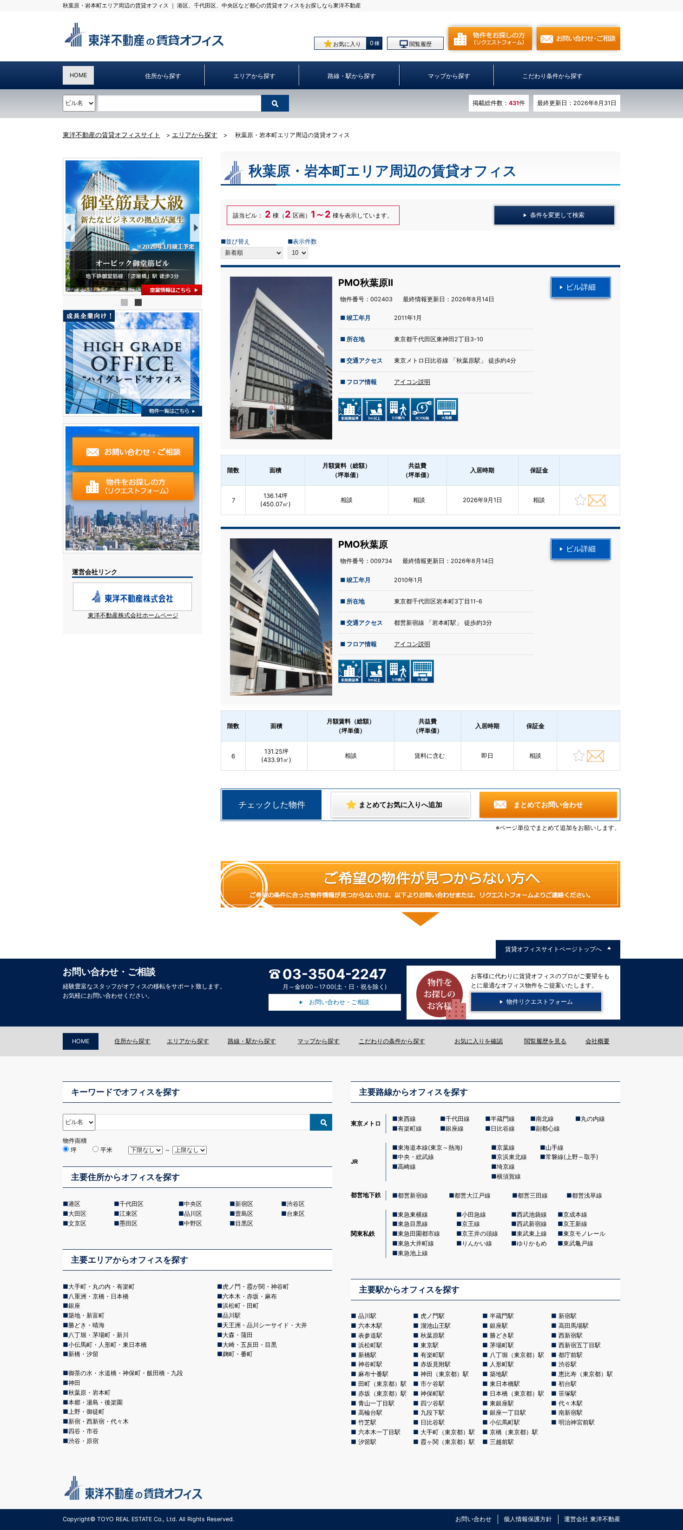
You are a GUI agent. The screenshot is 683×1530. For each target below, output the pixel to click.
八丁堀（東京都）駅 (517, 1354)
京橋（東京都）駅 (514, 1432)
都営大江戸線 (472, 1195)
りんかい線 (477, 1243)
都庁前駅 (570, 1354)
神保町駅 (432, 1393)
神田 (74, 1382)
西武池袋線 (532, 1214)
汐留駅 (367, 1441)
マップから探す (449, 76)
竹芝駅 (367, 1422)
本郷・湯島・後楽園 (95, 1402)
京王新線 (575, 1223)
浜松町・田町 (241, 1305)
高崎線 (407, 1166)
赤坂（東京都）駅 (382, 1393)
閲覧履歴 (420, 44)
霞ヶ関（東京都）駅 (447, 1441)
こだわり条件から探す (552, 76)
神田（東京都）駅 (444, 1374)
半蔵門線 (503, 1118)
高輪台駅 (370, 1412)
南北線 (545, 1118)
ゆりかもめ (532, 1243)
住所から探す (163, 76)
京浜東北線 (512, 1156)
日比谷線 (503, 1128)
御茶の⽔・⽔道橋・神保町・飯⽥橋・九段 (125, 1373)
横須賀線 (509, 1176)
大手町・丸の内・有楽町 (101, 1286)
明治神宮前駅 (576, 1422)
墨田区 (128, 1223)
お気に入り (346, 44)
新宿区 (244, 1203)
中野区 (193, 1223)
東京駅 (429, 1345)
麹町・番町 (238, 1354)
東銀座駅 (502, 1403)
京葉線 (506, 1147)
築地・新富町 (86, 1315)
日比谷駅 (432, 1422)
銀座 (74, 1305)
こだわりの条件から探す (392, 1041)
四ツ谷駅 (432, 1403)
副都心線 (548, 1128)
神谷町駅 (370, 1364)
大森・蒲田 (238, 1334)
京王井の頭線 (480, 1233)
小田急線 (474, 1214)
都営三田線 (533, 1195)
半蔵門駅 (502, 1315)
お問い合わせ (473, 1519)
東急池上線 (413, 1253)
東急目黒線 (413, 1223)
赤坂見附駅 (435, 1364)
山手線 (554, 1147)
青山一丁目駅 (376, 1403)
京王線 (471, 1223)
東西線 (407, 1118)
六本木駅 (370, 1325)
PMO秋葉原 (363, 544)
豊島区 (244, 1213)
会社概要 (597, 1041)
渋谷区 (296, 1203)
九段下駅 (432, 1412)
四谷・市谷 (83, 1431)
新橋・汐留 (83, 1354)
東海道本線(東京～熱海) (430, 1147)
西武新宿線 (532, 1223)
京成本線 (575, 1214)
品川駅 (232, 1315)
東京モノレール (584, 1233)
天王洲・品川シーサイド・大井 (265, 1325)
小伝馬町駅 (505, 1422)
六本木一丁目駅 (379, 1432)
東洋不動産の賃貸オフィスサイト (111, 135)
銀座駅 (499, 1325)
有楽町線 (410, 1128)
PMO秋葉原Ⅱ (365, 282)
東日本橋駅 (505, 1383)
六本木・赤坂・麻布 (250, 1296)
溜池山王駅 (435, 1325)
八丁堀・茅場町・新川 (98, 1334)
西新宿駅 (570, 1335)
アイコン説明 (412, 381)
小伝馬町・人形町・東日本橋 (107, 1344)
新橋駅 (367, 1354)
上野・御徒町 (86, 1411)
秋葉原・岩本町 (89, 1392)
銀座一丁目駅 (508, 1412)
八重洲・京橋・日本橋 (98, 1296)
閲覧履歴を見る (545, 1041)
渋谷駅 (567, 1364)
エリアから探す (254, 76)
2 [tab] (139, 303)
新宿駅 (567, 1315)
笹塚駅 (567, 1393)
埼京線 (506, 1166)
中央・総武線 (416, 1156)
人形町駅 (502, 1364)
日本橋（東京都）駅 (517, 1393)
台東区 (296, 1213)
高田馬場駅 (573, 1325)
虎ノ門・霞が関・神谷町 (256, 1286)
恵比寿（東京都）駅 (585, 1374)
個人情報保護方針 (528, 1519)
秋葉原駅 (432, 1335)
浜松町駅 (370, 1345)
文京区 (77, 1223)
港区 (74, 1203)
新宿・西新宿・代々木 (98, 1421)
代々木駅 (570, 1403)
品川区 (193, 1213)
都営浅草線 (587, 1195)
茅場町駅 (502, 1345)
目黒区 (244, 1223)
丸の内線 (593, 1118)
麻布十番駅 (373, 1374)
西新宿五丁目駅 (579, 1345)
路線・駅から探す (352, 76)
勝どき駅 (502, 1335)
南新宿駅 (570, 1412)
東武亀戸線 (578, 1243)
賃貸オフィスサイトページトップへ (553, 949)
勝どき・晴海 (86, 1325)
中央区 (193, 1203)
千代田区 (131, 1203)
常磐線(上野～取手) (571, 1156)
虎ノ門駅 (432, 1315)
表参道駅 (370, 1335)
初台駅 (567, 1383)
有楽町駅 (432, 1354)
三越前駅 (502, 1441)
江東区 (128, 1213)
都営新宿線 (413, 1195)
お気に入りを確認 (478, 1041)
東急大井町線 (416, 1243)
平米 (105, 1149)
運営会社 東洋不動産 (592, 1519)
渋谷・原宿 (83, 1440)
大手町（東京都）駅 (447, 1432)
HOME (78, 75)
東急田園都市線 (419, 1233)
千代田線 (458, 1118)
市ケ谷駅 (432, 1383)
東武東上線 (532, 1233)
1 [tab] (125, 303)
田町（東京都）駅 (382, 1383)
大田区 (77, 1213)
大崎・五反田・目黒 (250, 1344)
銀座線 (455, 1128)
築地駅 (499, 1374)
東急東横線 (413, 1214)
